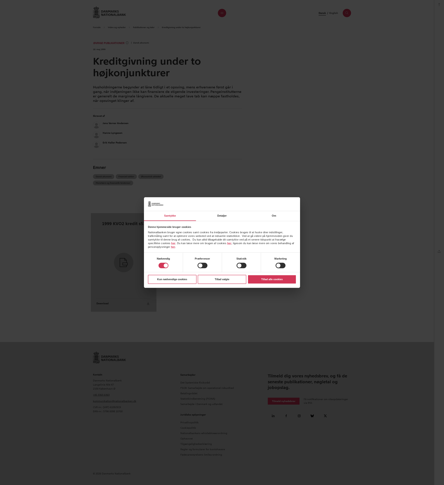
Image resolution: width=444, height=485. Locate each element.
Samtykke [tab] (170, 215)
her (173, 243)
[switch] (202, 265)
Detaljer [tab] (222, 215)
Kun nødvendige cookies (172, 279)
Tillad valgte (222, 279)
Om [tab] (274, 215)
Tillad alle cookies (272, 279)
